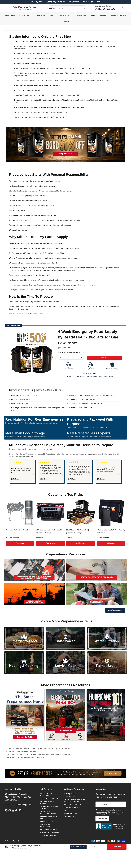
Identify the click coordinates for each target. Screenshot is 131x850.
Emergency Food (25, 15)
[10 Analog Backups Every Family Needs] (96, 594)
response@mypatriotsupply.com (19, 804)
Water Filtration (66, 15)
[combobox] (67, 8)
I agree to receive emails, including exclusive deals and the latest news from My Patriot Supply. (110, 812)
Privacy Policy (70, 793)
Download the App (48, 835)
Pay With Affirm (46, 821)
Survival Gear (81, 15)
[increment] (81, 357)
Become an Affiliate (48, 829)
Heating (53, 15)
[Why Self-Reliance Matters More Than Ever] (34, 594)
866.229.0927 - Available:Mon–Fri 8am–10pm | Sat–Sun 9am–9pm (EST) (18, 797)
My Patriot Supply (17, 841)
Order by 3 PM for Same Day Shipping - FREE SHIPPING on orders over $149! (65, 2)
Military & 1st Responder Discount (48, 812)
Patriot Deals (10, 15)
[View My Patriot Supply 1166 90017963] (110, 829)
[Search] (84, 8)
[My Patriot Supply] (25, 8)
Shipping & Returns (72, 807)
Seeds (93, 15)
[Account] (123, 8)
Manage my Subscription (45, 825)
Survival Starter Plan (118, 15)
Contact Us (69, 816)
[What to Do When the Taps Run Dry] (96, 570)
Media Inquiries (70, 813)
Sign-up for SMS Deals (49, 832)
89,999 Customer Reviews (47, 802)
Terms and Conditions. (113, 814)
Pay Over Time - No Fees (48, 817)
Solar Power (41, 15)
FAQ (65, 810)
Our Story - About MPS (49, 798)
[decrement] (60, 357)
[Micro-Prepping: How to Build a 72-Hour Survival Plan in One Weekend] (34, 570)
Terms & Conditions (72, 804)
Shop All (103, 15)
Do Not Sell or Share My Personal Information (74, 800)
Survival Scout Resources (46, 794)
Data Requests (70, 796)
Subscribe (102, 818)
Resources (65, 21)
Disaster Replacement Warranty (49, 807)
